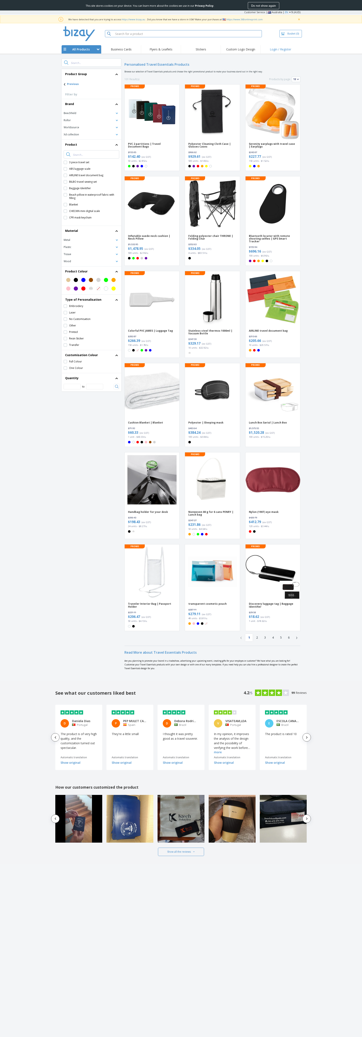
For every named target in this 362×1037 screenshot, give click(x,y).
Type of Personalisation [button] (83, 300)
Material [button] (71, 231)
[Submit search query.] (66, 62)
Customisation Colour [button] (81, 355)
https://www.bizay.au (133, 19)
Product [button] (71, 144)
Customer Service (254, 12)
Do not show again (263, 5)
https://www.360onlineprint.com (244, 19)
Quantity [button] (72, 378)
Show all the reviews (179, 851)
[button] (91, 113)
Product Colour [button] (76, 271)
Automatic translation (74, 757)
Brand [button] (69, 104)
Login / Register (280, 49)
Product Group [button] (76, 74)
